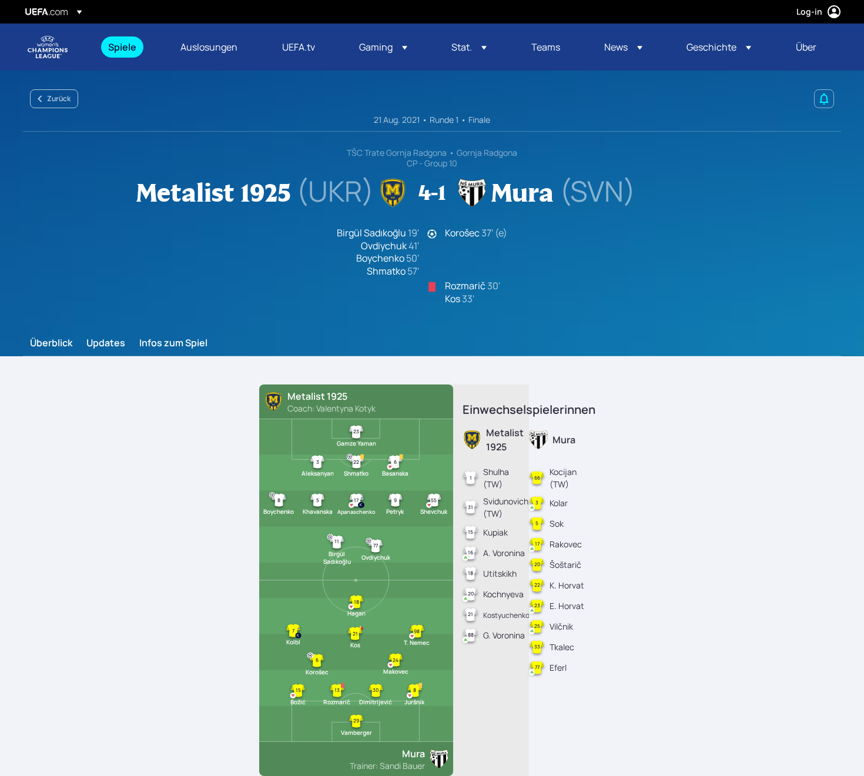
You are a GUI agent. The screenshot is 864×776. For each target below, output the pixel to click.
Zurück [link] (59, 98)
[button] (383, 47)
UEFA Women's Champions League (47, 47)
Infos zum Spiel (173, 343)
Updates (105, 343)
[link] (122, 47)
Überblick (51, 343)
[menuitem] (130, 47)
